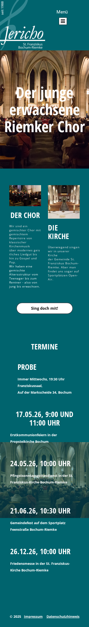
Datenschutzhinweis (63, 616)
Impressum (33, 616)
